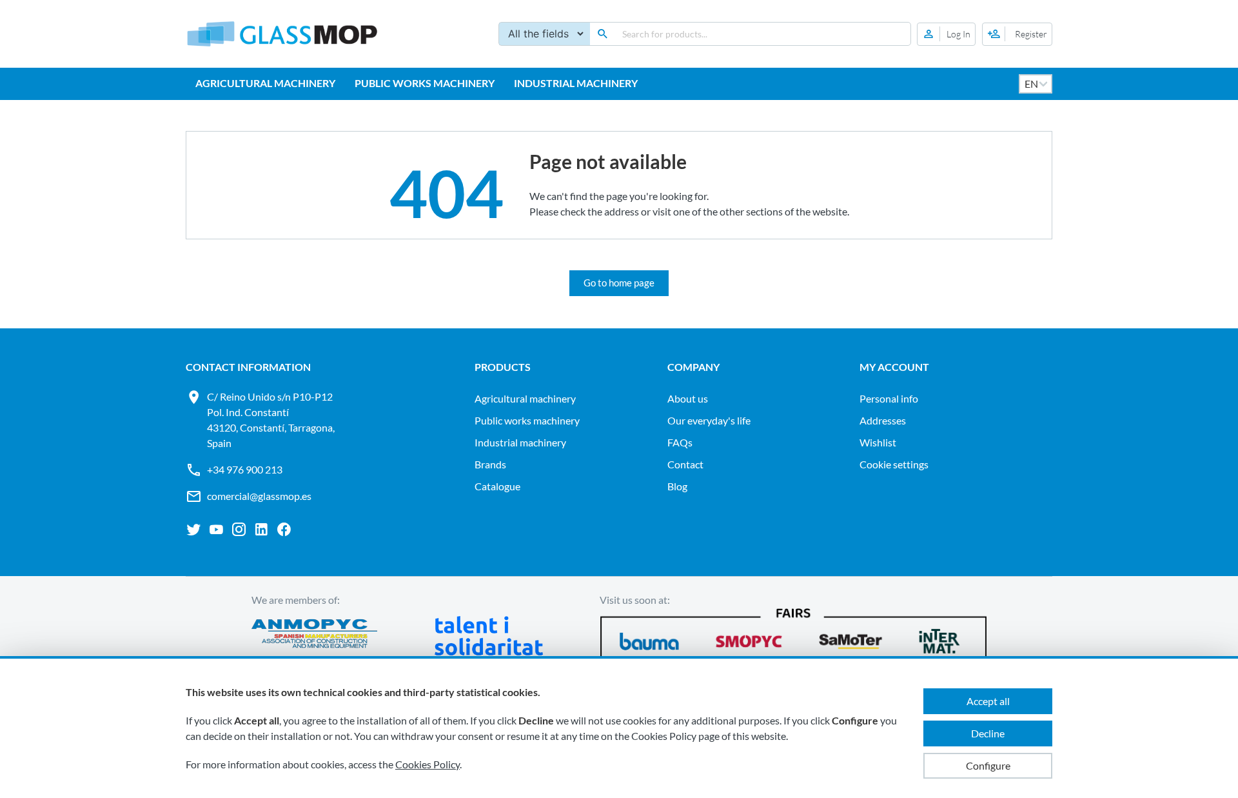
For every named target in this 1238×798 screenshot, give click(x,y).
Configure (988, 765)
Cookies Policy (427, 764)
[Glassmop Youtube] (216, 529)
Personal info (889, 398)
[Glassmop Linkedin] (261, 529)
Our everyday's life (709, 420)
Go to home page (619, 282)
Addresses (883, 420)
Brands (490, 464)
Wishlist (878, 442)
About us (687, 398)
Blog (677, 486)
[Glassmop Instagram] (239, 529)
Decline (988, 733)
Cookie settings (894, 464)
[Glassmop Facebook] (284, 529)
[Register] (1017, 34)
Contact (685, 464)
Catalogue (497, 486)
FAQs (680, 442)
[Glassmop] (282, 34)
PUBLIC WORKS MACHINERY (425, 83)
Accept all (988, 701)
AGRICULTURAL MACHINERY (265, 83)
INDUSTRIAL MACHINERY (576, 83)
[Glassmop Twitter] (194, 529)
